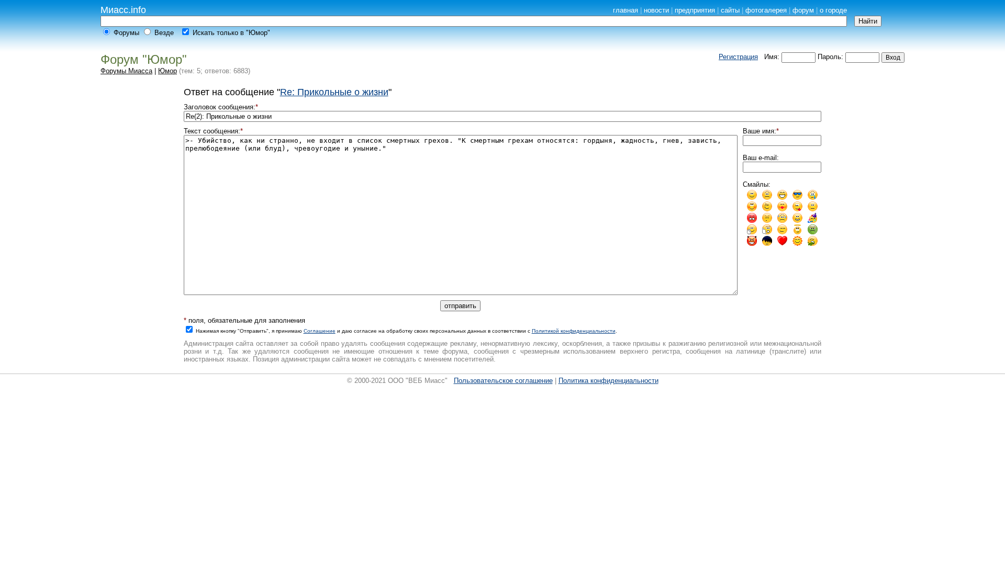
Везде (164, 33)
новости (656, 10)
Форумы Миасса (126, 71)
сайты (730, 10)
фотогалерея (766, 10)
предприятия (695, 10)
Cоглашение (320, 331)
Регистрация (738, 57)
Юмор (167, 71)
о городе (833, 10)
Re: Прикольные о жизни (334, 92)
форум (803, 10)
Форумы (126, 33)
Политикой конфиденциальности (574, 331)
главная (625, 10)
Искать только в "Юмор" (231, 33)
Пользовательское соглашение (503, 381)
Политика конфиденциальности (608, 381)
